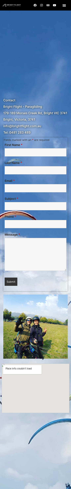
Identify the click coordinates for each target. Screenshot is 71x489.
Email (10, 180)
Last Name (13, 163)
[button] (64, 5)
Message (12, 234)
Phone (10, 216)
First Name (13, 145)
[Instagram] (41, 5)
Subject (11, 198)
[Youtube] (54, 5)
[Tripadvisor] (48, 5)
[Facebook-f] (35, 5)
